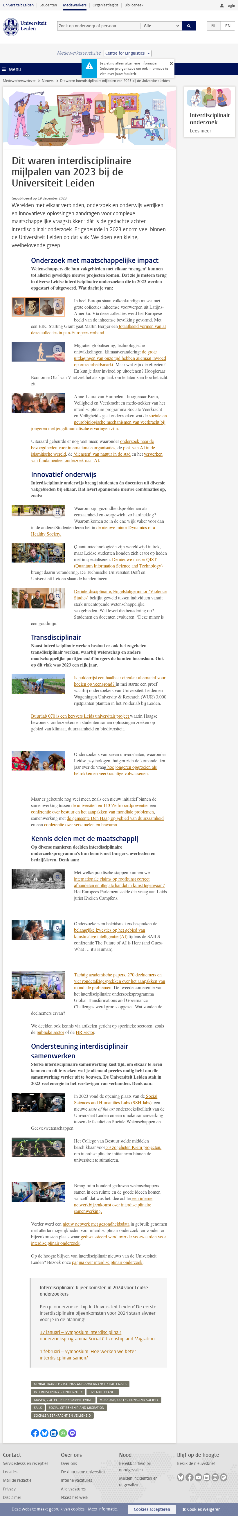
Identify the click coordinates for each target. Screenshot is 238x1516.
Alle (147, 25)
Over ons (69, 1463)
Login (230, 5)
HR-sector (85, 1032)
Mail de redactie (17, 1480)
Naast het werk (74, 1497)
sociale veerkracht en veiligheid (62, 1415)
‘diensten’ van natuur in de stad (102, 454)
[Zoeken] (189, 25)
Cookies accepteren (152, 1509)
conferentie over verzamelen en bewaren (80, 824)
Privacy (9, 1489)
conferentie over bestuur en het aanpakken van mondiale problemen (92, 812)
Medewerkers (74, 5)
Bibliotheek (134, 5)
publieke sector (50, 1032)
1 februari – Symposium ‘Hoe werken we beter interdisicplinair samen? (88, 1354)
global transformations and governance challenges (80, 1384)
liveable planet (102, 1392)
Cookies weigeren (204, 1509)
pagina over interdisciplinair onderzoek (107, 1262)
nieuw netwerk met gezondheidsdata (96, 1224)
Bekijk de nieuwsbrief (196, 1463)
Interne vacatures (76, 1480)
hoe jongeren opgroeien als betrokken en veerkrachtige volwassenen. (115, 770)
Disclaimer (12, 1497)
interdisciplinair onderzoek (58, 1392)
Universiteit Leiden (18, 5)
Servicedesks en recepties (25, 1463)
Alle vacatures (73, 1489)
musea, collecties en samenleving (63, 1400)
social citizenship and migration (76, 1408)
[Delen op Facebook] (35, 1433)
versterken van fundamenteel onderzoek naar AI (97, 457)
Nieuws (47, 80)
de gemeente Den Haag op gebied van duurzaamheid (115, 818)
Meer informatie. (103, 1509)
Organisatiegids (105, 5)
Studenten (48, 5)
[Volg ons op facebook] (189, 1477)
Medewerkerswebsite (19, 80)
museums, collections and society (129, 1400)
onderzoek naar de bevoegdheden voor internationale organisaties (92, 444)
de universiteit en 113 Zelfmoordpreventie (109, 805)
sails (38, 1408)
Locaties (10, 1472)
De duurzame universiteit (83, 1472)
